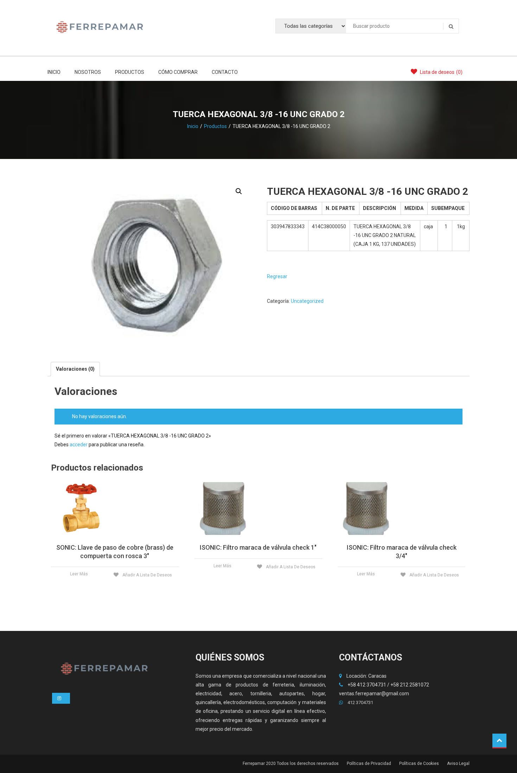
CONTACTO (225, 72)
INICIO (53, 72)
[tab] (75, 369)
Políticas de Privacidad (369, 763)
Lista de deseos (440, 72)
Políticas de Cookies (419, 763)
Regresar (277, 276)
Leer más (79, 573)
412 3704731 (359, 702)
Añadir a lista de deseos (146, 575)
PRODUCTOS (129, 72)
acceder (79, 444)
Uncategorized (307, 301)
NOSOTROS (88, 72)
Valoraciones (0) (75, 369)
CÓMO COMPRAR (178, 72)
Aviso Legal (458, 763)
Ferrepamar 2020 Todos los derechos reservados (291, 763)
